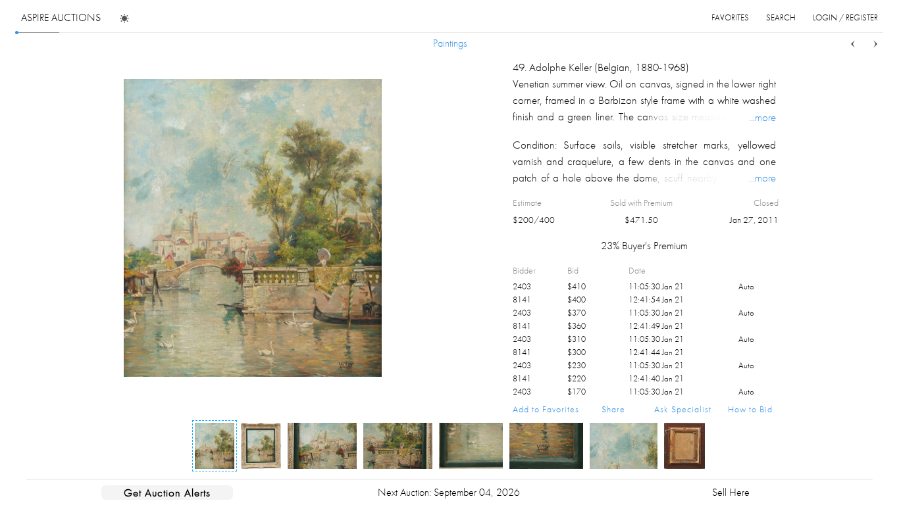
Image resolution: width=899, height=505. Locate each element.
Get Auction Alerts (167, 492)
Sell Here (731, 492)
